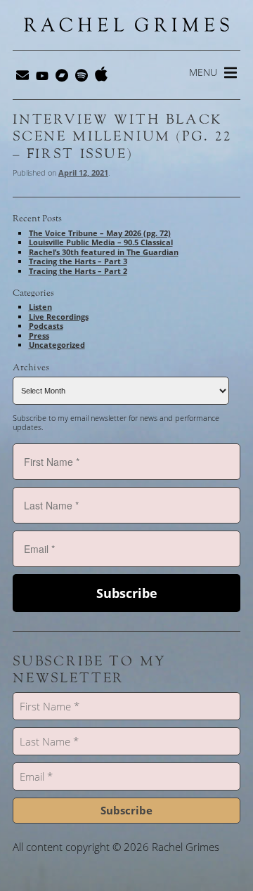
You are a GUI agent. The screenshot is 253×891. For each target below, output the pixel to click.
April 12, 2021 (83, 172)
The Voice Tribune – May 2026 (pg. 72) (100, 233)
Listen (40, 306)
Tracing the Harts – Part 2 (78, 271)
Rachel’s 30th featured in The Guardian (104, 252)
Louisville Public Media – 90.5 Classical (101, 242)
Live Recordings (59, 316)
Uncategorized (57, 344)
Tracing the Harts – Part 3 (78, 261)
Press (39, 335)
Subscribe (126, 593)
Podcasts (46, 325)
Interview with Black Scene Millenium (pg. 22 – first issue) (122, 136)
